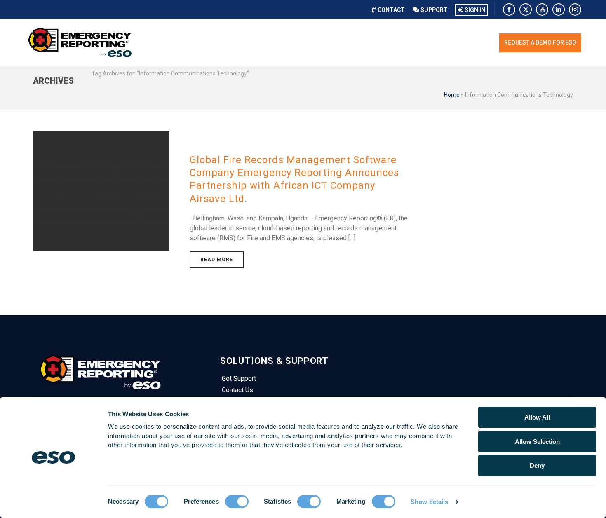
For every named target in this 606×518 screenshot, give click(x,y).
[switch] (237, 501)
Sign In (474, 10)
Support (433, 10)
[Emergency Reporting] (80, 42)
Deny (537, 465)
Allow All (537, 417)
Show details (429, 501)
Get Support (239, 378)
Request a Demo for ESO (540, 42)
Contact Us (237, 390)
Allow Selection (537, 441)
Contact (390, 10)
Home (452, 94)
